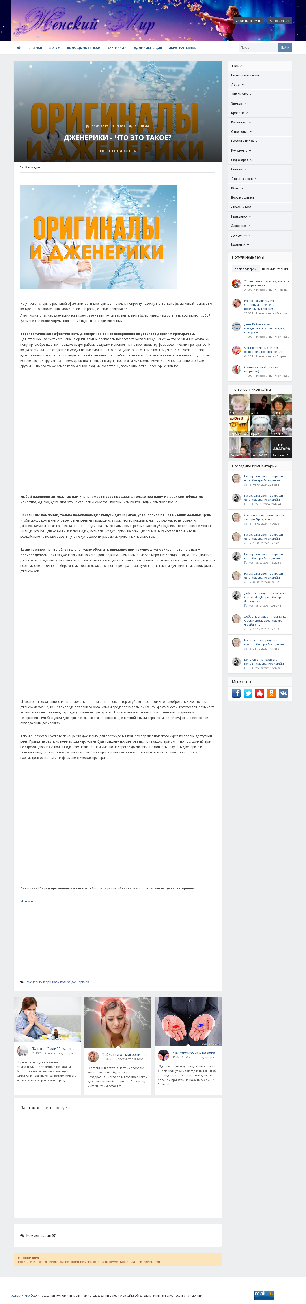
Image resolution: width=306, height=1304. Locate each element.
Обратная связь (182, 48)
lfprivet (248, 504)
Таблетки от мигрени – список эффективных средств (125, 1054)
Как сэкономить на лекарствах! (195, 1053)
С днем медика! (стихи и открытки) (261, 369)
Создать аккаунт (248, 21)
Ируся (255, 434)
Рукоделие (239, 150)
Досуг (235, 84)
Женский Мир (20, 1296)
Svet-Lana (278, 455)
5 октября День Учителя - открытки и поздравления (263, 350)
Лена (233, 413)
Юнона (235, 455)
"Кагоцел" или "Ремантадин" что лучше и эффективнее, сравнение (55, 1048)
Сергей (234, 434)
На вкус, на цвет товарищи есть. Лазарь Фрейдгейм (263, 478)
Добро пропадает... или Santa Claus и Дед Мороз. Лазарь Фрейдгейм (265, 597)
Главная (35, 48)
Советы (237, 169)
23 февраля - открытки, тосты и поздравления (266, 283)
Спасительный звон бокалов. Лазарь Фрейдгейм (265, 517)
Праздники (239, 216)
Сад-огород (240, 160)
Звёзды (237, 103)
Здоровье (238, 226)
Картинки (115, 48)
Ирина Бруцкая (277, 414)
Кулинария (239, 122)
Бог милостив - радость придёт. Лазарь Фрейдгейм (264, 642)
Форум (54, 48)
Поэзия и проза (242, 141)
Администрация (148, 48)
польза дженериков (74, 982)
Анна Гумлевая (257, 414)
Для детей (239, 235)
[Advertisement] (117, 433)
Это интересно (242, 179)
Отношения (239, 132)
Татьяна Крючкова (279, 436)
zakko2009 (258, 455)
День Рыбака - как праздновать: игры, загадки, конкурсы (264, 328)
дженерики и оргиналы (43, 982)
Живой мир (239, 94)
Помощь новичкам (84, 48)
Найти (285, 47)
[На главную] (36, 20)
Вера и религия (242, 197)
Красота (237, 113)
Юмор (235, 188)
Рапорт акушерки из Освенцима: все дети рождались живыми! (259, 305)
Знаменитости (242, 207)
